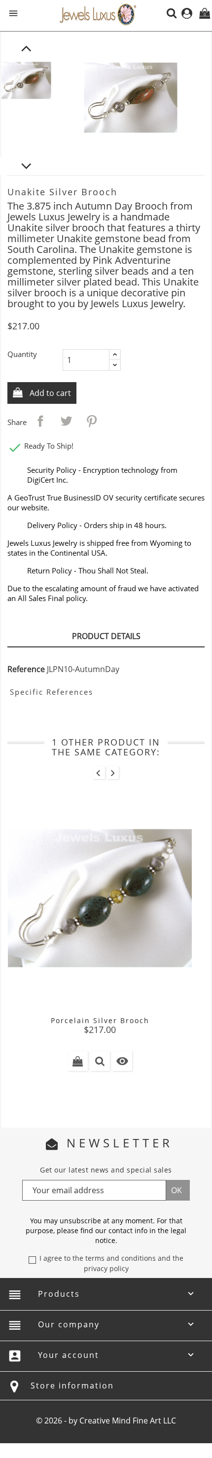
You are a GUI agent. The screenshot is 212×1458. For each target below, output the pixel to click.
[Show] (100, 1061)
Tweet (66, 421)
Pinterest (92, 421)
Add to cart (49, 393)
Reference (26, 669)
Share (40, 421)
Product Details (106, 636)
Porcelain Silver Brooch (100, 1020)
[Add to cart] (78, 1061)
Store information (72, 1385)
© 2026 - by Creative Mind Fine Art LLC (106, 1420)
